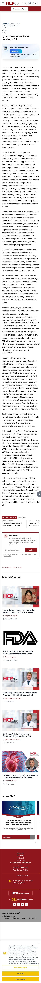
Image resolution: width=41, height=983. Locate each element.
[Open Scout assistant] (30, 3)
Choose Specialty (18, 9)
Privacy (20, 865)
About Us (20, 853)
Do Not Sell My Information (20, 863)
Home (7, 918)
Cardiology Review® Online (11, 26)
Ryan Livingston (10, 657)
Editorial (20, 858)
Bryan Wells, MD (10, 781)
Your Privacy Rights (20, 870)
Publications (6, 567)
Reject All (20, 973)
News (24, 918)
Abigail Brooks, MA (11, 616)
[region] (20, 961)
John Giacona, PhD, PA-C (13, 698)
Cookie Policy (34, 964)
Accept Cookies (20, 979)
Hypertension (17, 567)
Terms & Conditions (20, 867)
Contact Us (20, 860)
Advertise (20, 855)
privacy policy (7, 556)
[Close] (38, 943)
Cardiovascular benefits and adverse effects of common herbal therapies (11, 524)
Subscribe (30, 550)
